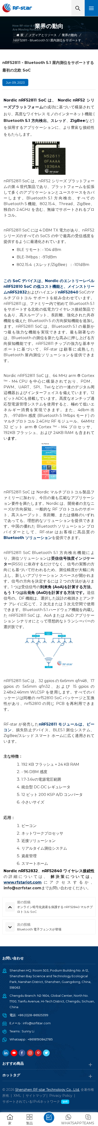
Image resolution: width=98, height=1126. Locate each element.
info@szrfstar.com (37, 1023)
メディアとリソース (43, 35)
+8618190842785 (40, 1039)
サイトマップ (36, 1095)
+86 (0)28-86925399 (33, 1015)
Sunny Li (28, 1031)
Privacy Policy (60, 1095)
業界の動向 (69, 35)
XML (17, 1095)
